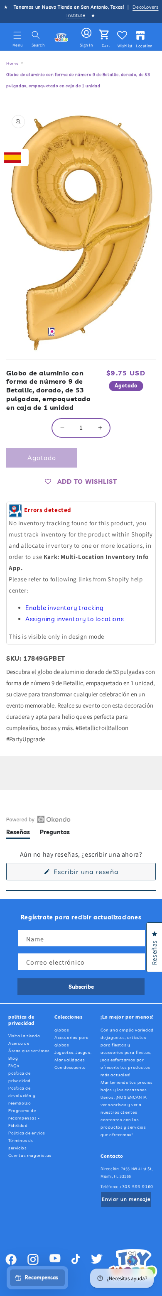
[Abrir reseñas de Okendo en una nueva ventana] (38, 819)
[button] (17, 35)
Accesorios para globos (71, 1041)
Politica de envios (26, 1133)
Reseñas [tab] (18, 833)
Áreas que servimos (29, 1050)
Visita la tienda (24, 1036)
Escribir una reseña (100, 873)
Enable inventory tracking (64, 608)
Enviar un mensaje (126, 1199)
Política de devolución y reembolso (21, 1095)
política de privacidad (19, 1077)
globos (61, 1030)
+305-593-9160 (136, 1186)
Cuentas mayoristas (30, 1155)
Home (12, 63)
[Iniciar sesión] (86, 33)
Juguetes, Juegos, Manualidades (72, 1056)
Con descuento (70, 1067)
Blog (13, 1058)
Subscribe (81, 986)
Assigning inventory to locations (74, 619)
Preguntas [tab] (55, 833)
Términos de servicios (21, 1144)
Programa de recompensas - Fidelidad (24, 1118)
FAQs (13, 1065)
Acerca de (18, 1043)
